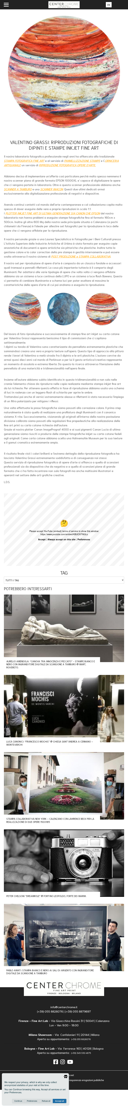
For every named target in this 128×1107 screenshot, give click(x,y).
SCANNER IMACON (51, 189)
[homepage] (64, 987)
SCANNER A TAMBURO (18, 189)
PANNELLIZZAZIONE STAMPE (82, 160)
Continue (18, 1100)
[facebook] (55, 1061)
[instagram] (62, 1061)
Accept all (59, 1100)
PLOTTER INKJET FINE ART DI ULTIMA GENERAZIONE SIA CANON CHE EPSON (52, 213)
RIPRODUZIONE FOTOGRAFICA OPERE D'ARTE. (67, 165)
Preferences (32, 1100)
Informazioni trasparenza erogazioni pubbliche (79, 1080)
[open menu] (6, 5)
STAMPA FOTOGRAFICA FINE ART (24, 160)
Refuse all (46, 1100)
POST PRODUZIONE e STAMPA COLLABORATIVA (81, 256)
